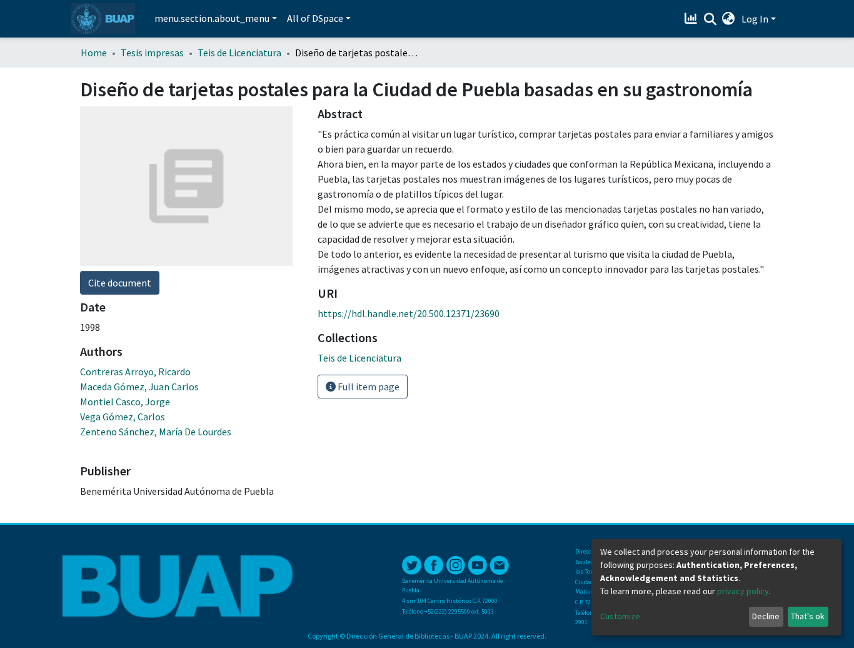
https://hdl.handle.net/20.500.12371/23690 (409, 313)
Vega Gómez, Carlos (122, 416)
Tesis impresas (152, 52)
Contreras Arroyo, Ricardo (135, 371)
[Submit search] (709, 19)
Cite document (119, 282)
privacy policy (743, 591)
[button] (728, 18)
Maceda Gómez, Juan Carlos (139, 386)
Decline (766, 616)
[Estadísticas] (692, 18)
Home (94, 52)
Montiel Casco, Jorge (125, 401)
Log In (754, 19)
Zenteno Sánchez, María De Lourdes (155, 431)
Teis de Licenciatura (239, 52)
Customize (620, 616)
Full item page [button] (367, 386)
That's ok (808, 616)
